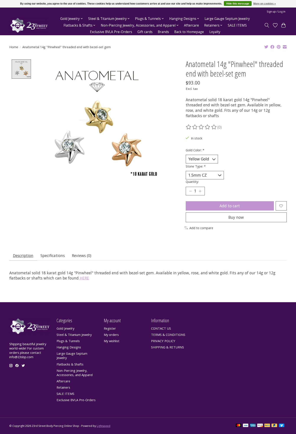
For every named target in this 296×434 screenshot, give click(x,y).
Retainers (63, 387)
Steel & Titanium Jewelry (74, 334)
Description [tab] (23, 255)
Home (13, 47)
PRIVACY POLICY (163, 341)
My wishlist (111, 341)
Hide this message (237, 3)
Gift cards (145, 32)
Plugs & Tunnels (68, 341)
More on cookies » (264, 3)
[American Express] (253, 426)
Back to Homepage (189, 32)
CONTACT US (161, 328)
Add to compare (201, 228)
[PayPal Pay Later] (274, 426)
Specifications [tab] (53, 255)
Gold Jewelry (65, 328)
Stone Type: (196, 166)
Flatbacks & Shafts (70, 364)
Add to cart (230, 205)
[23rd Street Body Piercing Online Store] (29, 25)
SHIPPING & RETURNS (167, 347)
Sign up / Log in (276, 11)
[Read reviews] (201, 127)
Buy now (236, 217)
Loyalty (214, 32)
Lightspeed (103, 426)
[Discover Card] (260, 426)
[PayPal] (267, 426)
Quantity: (192, 181)
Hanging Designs (69, 347)
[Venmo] (282, 426)
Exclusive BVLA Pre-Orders (111, 32)
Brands (163, 32)
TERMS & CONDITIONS (168, 334)
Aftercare (191, 25)
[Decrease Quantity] (190, 191)
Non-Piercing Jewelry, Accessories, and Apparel (75, 372)
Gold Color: (195, 150)
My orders (111, 334)
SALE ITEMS (237, 25)
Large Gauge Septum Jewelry (227, 18)
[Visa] (246, 426)
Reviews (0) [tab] (81, 255)
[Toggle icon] (267, 25)
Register (110, 328)
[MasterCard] (238, 426)
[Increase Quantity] (200, 191)
